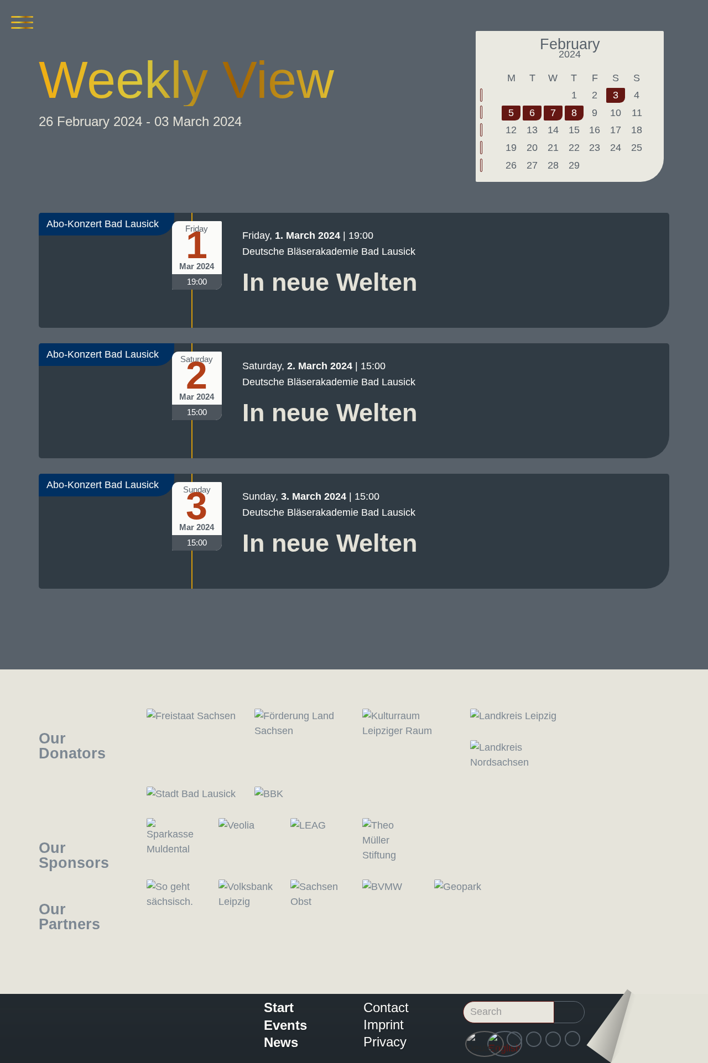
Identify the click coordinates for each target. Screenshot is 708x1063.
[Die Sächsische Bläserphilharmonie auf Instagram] (534, 1039)
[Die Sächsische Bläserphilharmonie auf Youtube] (553, 1039)
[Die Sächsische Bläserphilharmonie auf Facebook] (514, 1039)
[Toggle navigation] (22, 22)
